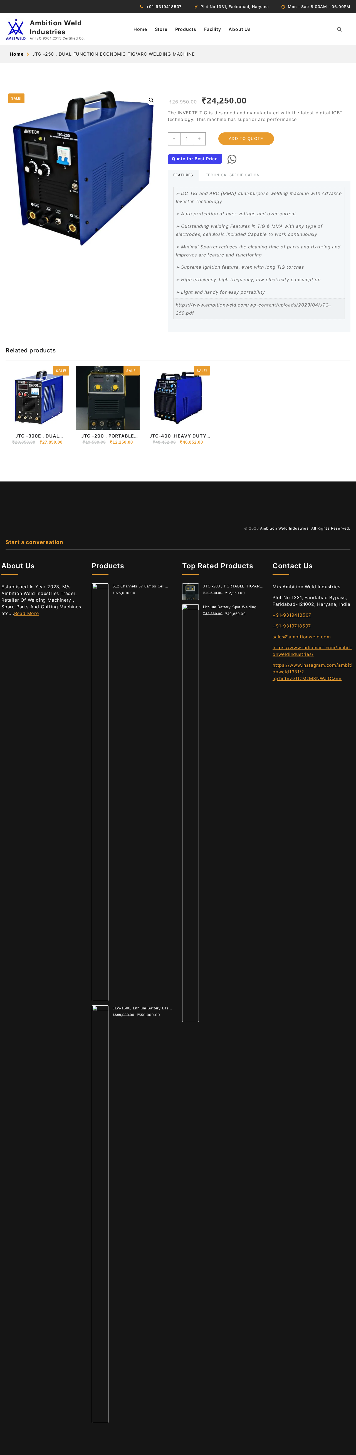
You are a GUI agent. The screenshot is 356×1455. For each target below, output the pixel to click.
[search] (339, 29)
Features (183, 175)
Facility (212, 29)
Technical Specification (233, 175)
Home (140, 29)
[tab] (183, 175)
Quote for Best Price (195, 158)
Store (161, 29)
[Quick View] (24, 422)
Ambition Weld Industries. (285, 528)
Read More (26, 613)
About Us (240, 29)
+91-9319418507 (292, 615)
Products (185, 29)
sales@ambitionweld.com (302, 636)
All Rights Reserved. (330, 528)
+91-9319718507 (292, 626)
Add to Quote (246, 138)
